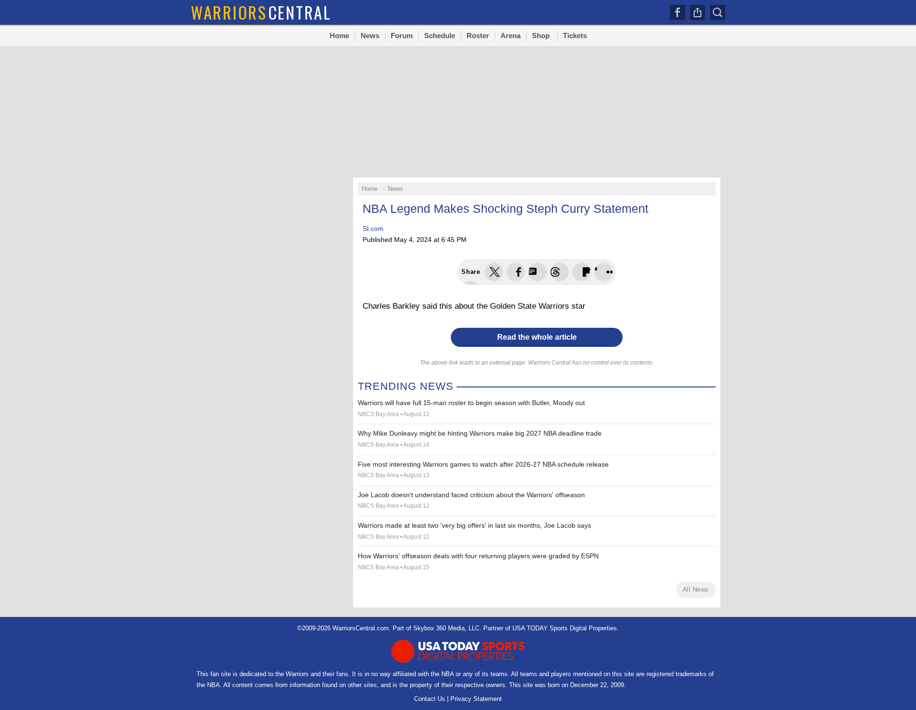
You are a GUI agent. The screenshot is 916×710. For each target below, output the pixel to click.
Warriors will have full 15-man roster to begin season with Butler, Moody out (471, 403)
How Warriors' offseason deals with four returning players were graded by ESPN (478, 556)
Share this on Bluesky (560, 272)
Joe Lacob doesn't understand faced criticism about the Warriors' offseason (471, 495)
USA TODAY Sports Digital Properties (564, 628)
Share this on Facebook (516, 272)
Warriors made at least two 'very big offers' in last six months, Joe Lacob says (474, 525)
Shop (541, 35)
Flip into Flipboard (581, 272)
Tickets (575, 35)
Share (697, 12)
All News (696, 589)
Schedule (439, 35)
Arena (510, 35)
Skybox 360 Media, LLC (446, 628)
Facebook (677, 12)
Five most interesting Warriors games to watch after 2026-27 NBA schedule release (483, 464)
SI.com (373, 228)
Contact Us (429, 698)
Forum (402, 35)
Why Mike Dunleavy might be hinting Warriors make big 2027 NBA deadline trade (480, 433)
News (370, 35)
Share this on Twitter (494, 272)
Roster (478, 35)
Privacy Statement (476, 698)
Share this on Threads (538, 272)
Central (261, 12)
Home (339, 35)
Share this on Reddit (603, 272)
